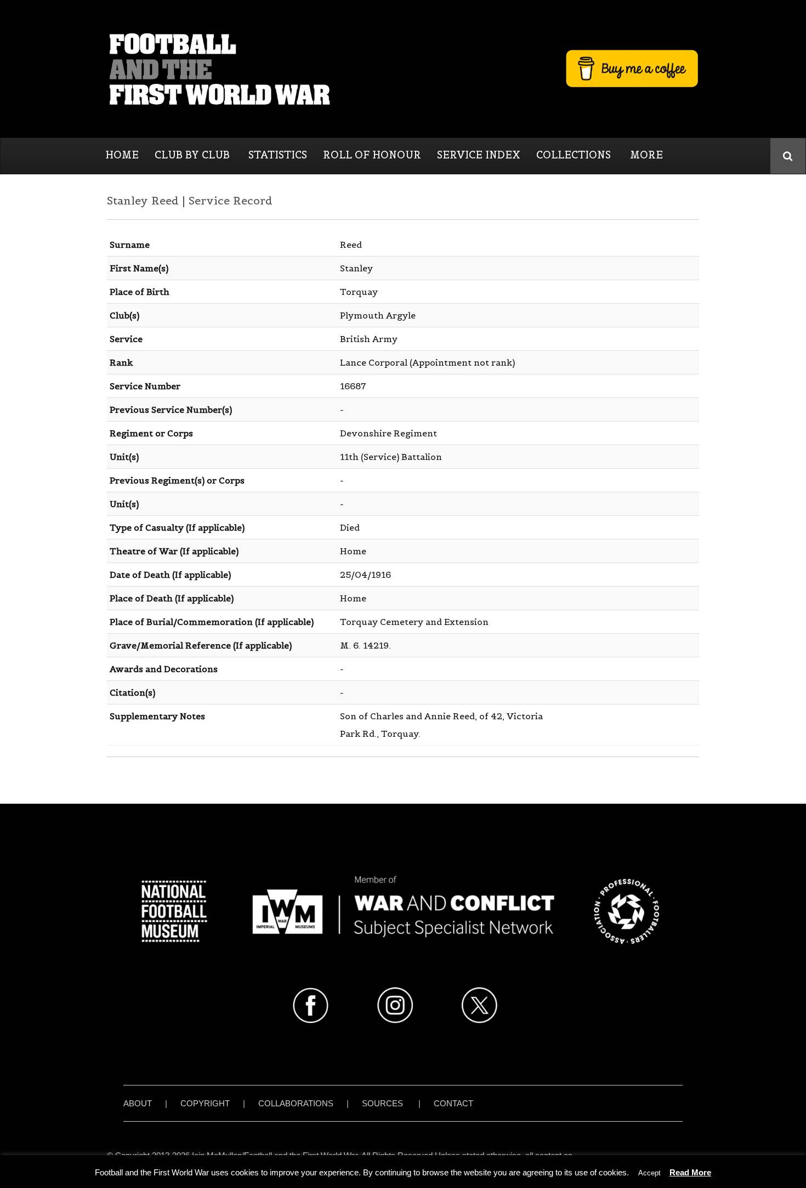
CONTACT (453, 1103)
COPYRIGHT (205, 1103)
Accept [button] (649, 1173)
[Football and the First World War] (403, 68)
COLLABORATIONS (295, 1103)
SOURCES (382, 1103)
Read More (690, 1172)
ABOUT (137, 1103)
